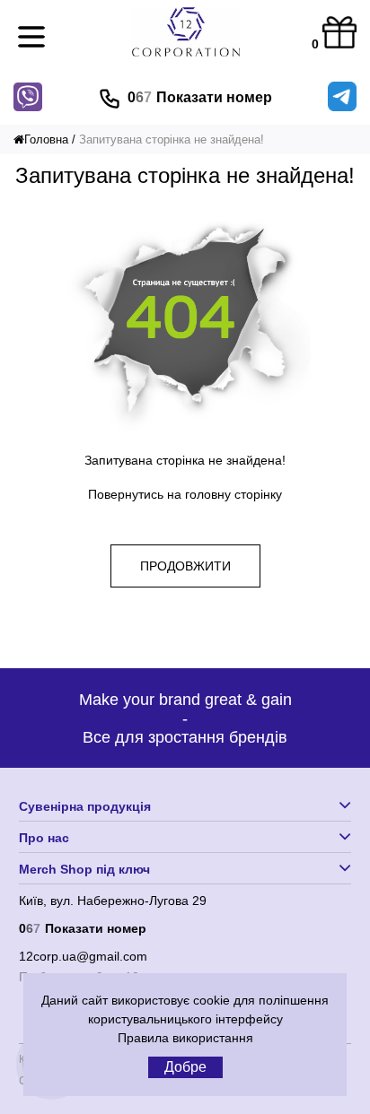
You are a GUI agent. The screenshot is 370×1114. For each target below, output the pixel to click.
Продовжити (185, 566)
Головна (46, 139)
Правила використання (185, 1038)
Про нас (44, 838)
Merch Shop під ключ (84, 869)
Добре (185, 1067)
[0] (339, 33)
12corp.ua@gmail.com (83, 956)
